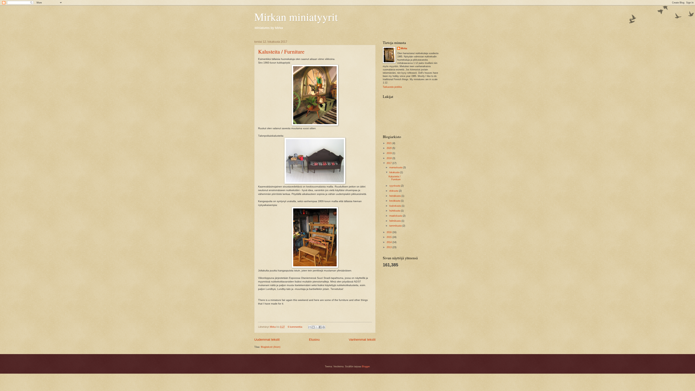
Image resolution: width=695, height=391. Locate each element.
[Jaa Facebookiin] (320, 327)
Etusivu (314, 339)
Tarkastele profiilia (392, 87)
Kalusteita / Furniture (281, 51)
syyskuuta (395, 185)
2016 (389, 232)
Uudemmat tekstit (267, 339)
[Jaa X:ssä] (317, 327)
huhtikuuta (395, 210)
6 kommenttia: (296, 327)
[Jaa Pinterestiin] (323, 327)
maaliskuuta (396, 215)
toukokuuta (395, 205)
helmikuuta (395, 220)
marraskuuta (396, 167)
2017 (389, 163)
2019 (389, 153)
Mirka (404, 48)
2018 (389, 158)
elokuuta (394, 190)
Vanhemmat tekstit (362, 339)
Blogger (366, 366)
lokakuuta (394, 172)
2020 (389, 148)
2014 (389, 242)
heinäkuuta (395, 196)
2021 (389, 143)
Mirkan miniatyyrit (296, 16)
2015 (389, 237)
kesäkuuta (395, 200)
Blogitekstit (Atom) (270, 347)
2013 (389, 247)
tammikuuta (395, 225)
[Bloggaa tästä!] (313, 327)
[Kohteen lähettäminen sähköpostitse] (310, 327)
